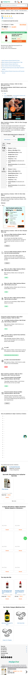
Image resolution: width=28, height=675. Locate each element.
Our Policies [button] (4, 648)
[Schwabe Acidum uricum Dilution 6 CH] (20, 584)
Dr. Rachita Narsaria (15, 467)
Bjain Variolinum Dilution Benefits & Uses (11, 60)
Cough (5, 95)
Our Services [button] (4, 649)
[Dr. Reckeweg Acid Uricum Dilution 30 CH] (7, 584)
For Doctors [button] (4, 651)
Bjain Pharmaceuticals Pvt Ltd (15, 45)
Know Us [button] (3, 646)
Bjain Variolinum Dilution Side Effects (10, 64)
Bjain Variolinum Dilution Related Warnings (11, 65)
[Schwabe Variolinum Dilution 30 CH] (6, 38)
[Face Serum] (7, 483)
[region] (11, 54)
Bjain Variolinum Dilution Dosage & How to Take (12, 62)
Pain (5, 93)
